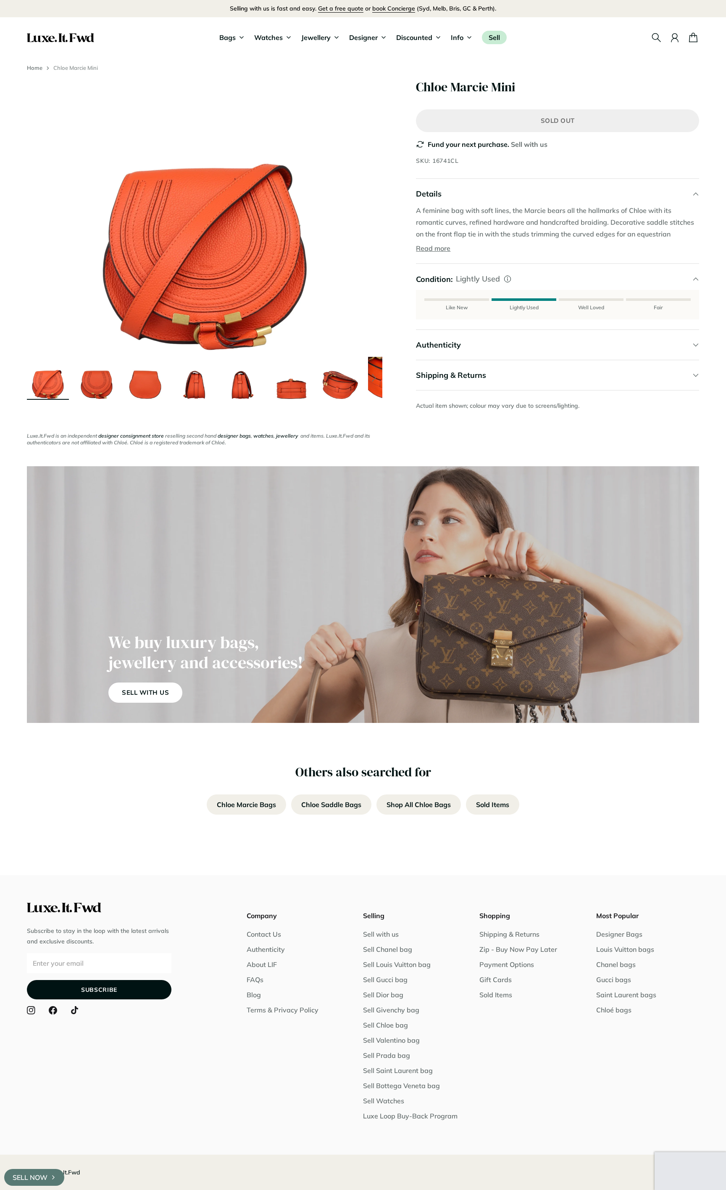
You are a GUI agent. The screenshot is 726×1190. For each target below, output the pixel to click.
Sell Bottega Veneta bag (401, 1085)
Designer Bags (619, 934)
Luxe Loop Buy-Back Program (410, 1116)
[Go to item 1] (48, 378)
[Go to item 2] (97, 378)
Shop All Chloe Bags (419, 804)
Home (34, 67)
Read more (433, 248)
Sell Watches (383, 1101)
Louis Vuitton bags (625, 949)
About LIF (262, 964)
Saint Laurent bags (626, 995)
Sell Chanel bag (387, 949)
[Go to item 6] (292, 378)
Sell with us (529, 144)
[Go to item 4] (194, 378)
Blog (254, 995)
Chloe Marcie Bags (246, 804)
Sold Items (492, 804)
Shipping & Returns (509, 934)
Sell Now (30, 1177)
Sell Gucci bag (385, 979)
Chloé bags (613, 1010)
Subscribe (99, 989)
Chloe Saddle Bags (331, 804)
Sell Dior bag (383, 995)
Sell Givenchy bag (391, 1010)
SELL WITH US (145, 692)
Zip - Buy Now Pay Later (518, 949)
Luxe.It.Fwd (64, 1172)
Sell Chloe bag (385, 1025)
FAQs (255, 979)
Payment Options (506, 964)
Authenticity (266, 949)
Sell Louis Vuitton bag (397, 964)
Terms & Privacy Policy (282, 1010)
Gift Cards (495, 979)
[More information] (507, 279)
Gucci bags (613, 979)
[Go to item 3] (145, 378)
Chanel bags (616, 964)
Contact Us (264, 934)
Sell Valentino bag (391, 1040)
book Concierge (393, 8)
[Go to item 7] (340, 378)
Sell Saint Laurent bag (398, 1070)
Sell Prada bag (386, 1055)
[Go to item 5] (243, 378)
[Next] (374, 377)
